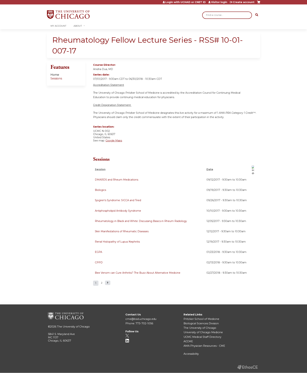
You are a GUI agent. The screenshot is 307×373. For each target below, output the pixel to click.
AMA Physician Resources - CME (204, 345)
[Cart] (258, 3)
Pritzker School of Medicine (201, 319)
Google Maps (114, 140)
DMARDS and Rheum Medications (116, 179)
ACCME (188, 341)
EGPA (98, 252)
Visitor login (219, 2)
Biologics (100, 190)
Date (209, 169)
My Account (58, 26)
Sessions (56, 78)
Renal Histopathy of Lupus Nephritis (117, 241)
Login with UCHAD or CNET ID (185, 2)
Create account (243, 2)
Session (100, 169)
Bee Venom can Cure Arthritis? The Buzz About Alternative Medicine (137, 272)
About (78, 26)
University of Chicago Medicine (203, 332)
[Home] (68, 14)
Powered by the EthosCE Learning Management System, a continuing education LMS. (247, 367)
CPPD (99, 262)
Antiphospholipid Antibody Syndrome (118, 210)
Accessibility (191, 353)
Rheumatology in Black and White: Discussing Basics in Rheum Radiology (141, 221)
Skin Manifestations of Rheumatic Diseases (122, 231)
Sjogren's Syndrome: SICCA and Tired (118, 200)
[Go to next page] (107, 283)
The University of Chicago (73, 326)
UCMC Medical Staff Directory (202, 337)
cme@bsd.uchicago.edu (140, 319)
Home (54, 74)
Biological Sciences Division (201, 323)
